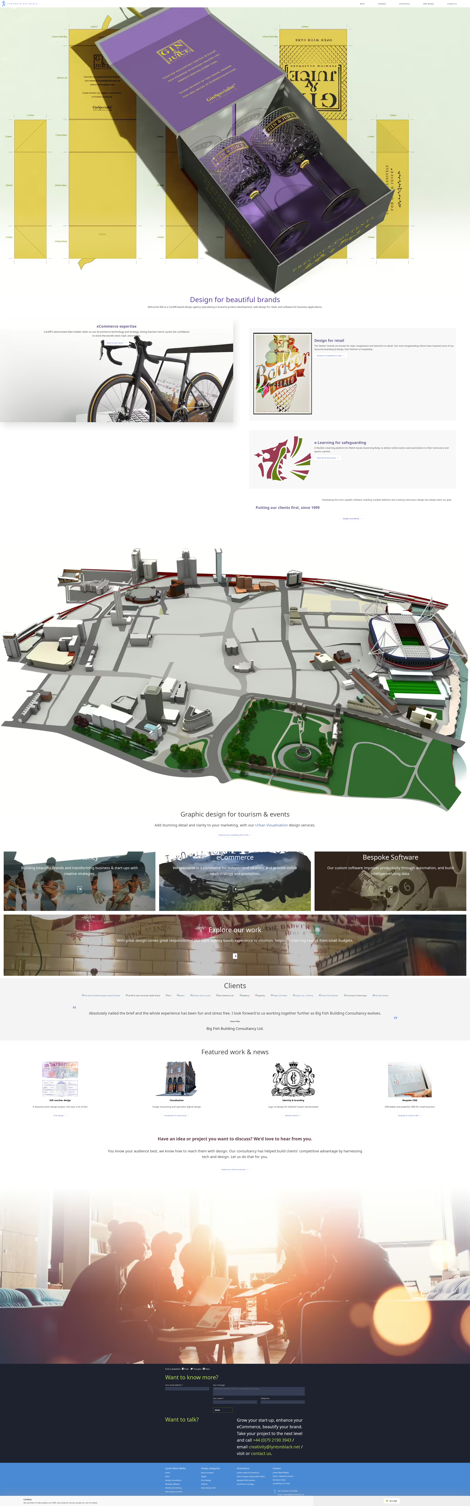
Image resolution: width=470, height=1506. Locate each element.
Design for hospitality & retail (329, 355)
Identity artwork (292, 1115)
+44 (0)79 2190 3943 (272, 1440)
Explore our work (235, 929)
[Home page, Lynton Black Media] (4, 4)
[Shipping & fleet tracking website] (380, 995)
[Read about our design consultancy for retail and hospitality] (181, 995)
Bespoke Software (390, 857)
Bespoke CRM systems (246, 1480)
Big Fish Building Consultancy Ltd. (235, 1028)
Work (362, 3)
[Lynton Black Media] (22, 4)
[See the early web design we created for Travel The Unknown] (328, 995)
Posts (186, 1369)
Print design (58, 1115)
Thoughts (197, 1369)
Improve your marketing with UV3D (233, 835)
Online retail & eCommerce (248, 1472)
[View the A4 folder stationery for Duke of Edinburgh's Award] (101, 995)
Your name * (218, 1398)
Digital (203, 1476)
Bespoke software (172, 1484)
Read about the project (326, 458)
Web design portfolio (173, 1491)
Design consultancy (351, 518)
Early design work (208, 1488)
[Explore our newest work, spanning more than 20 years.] (235, 956)
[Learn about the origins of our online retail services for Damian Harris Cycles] (200, 995)
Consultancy (80, 857)
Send (217, 1410)
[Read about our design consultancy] (79, 889)
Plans (207, 1369)
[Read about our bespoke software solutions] (390, 889)
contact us (261, 1453)
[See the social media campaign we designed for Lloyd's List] (303, 995)
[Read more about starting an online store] (235, 889)
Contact (450, 3)
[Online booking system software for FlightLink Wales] (279, 995)
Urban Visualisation (271, 825)
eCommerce (404, 3)
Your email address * (174, 1385)
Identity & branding (173, 1488)
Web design (428, 3)
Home (167, 1472)
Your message (219, 1385)
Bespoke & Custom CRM (408, 1115)
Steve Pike (235, 1021)
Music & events (207, 1472)
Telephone (265, 1398)
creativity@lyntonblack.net (274, 1447)
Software (382, 3)
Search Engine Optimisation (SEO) (251, 1476)
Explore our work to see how (233, 1169)
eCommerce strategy (245, 1484)
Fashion (204, 1484)
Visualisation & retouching (175, 1115)
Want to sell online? (115, 343)
